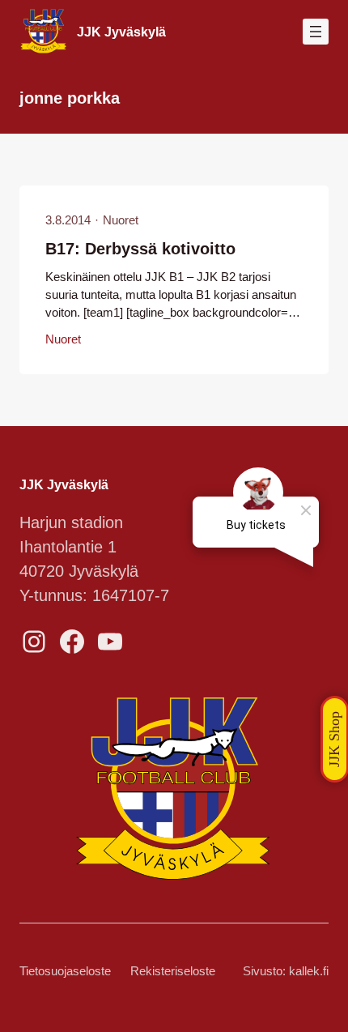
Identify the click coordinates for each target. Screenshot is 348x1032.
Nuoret (120, 220)
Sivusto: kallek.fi (286, 971)
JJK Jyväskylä (121, 31)
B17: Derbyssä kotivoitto (140, 249)
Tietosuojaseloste (65, 971)
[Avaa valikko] (316, 32)
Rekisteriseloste (172, 971)
